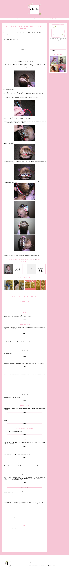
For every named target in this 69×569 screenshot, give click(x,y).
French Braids (18, 259)
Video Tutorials (26, 18)
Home (12, 18)
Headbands (25, 259)
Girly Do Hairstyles (24, 372)
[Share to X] (23, 261)
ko (24, 417)
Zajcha (25, 439)
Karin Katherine (24, 463)
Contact (18, 18)
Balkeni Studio (35, 565)
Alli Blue (24, 384)
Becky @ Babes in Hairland (24, 339)
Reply (24, 319)
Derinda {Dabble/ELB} (24, 324)
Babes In (12, 121)
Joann (24, 452)
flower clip (18, 200)
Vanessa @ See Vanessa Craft (24, 428)
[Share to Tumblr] (25, 261)
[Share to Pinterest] (27, 261)
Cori (24, 513)
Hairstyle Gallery (36, 18)
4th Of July (12, 259)
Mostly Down (32, 259)
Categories (45, 18)
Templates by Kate (50, 565)
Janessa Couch (24, 405)
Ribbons (38, 259)
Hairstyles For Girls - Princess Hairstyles (45, 562)
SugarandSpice (24, 301)
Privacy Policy (41, 558)
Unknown (24, 312)
